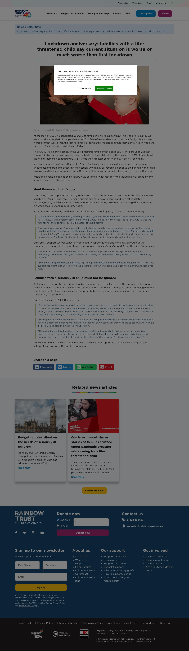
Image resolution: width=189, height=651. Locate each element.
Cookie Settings (85, 88)
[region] (95, 80)
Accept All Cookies (104, 88)
